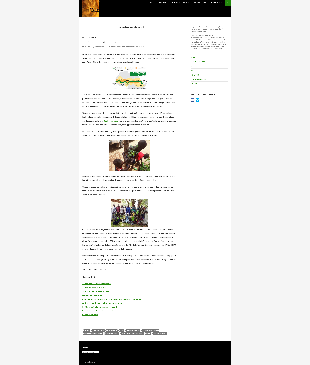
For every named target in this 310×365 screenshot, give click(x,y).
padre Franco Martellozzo (132, 333)
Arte (204, 3)
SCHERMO (195, 75)
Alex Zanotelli (98, 330)
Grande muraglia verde (93, 333)
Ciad (122, 330)
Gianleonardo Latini (117, 47)
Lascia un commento (136, 47)
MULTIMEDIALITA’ (216, 3)
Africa (86, 330)
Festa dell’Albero (133, 330)
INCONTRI (195, 66)
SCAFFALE (186, 3)
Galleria (88, 47)
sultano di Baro (160, 333)
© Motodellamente (88, 362)
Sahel (148, 333)
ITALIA (151, 3)
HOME (193, 57)
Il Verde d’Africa (99, 41)
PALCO (193, 70)
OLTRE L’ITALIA (162, 3)
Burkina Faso (112, 330)
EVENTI (194, 84)
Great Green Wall (112, 333)
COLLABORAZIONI (198, 79)
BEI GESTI (197, 3)
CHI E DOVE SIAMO (198, 62)
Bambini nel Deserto (111, 121)
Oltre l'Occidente (90, 37)
